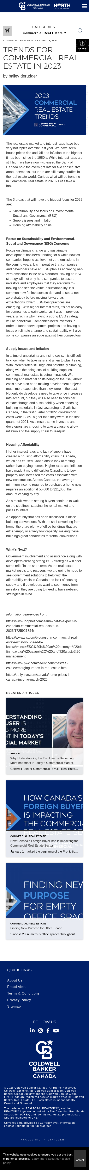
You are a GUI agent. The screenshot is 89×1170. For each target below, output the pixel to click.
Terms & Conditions (23, 993)
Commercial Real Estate (19, 40)
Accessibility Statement (44, 1140)
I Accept (80, 1158)
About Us (15, 980)
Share (82, 48)
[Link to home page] (44, 6)
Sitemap (14, 1006)
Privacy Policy (19, 1000)
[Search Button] (80, 30)
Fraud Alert (16, 987)
